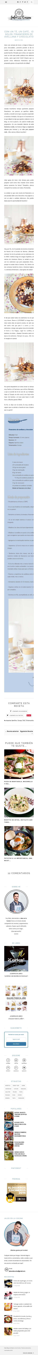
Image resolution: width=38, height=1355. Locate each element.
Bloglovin (24, 1071)
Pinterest (8, 1071)
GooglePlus (16, 1071)
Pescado (7, 1095)
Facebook (8, 1063)
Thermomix (21, 1098)
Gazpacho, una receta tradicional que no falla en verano (20, 1114)
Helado (15, 1092)
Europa (20, 720)
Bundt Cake (16, 1085)
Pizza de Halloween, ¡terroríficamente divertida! (19, 1144)
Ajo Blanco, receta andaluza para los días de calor (20, 1124)
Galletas (7, 1092)
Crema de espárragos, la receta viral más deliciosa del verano (22, 1282)
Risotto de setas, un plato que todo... (18, 821)
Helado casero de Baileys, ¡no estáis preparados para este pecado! (22, 1331)
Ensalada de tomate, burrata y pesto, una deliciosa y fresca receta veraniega (22, 1318)
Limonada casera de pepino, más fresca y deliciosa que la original (20, 1154)
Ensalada (23, 1088)
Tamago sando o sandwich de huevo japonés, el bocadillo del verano (22, 1306)
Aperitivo (14, 720)
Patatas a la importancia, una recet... (18, 859)
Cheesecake (8, 1088)
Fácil (24, 720)
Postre (20, 1095)
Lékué (27, 63)
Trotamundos (30, 720)
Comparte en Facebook (19, 711)
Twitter (16, 1063)
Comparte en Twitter (16, 715)
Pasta (20, 1092)
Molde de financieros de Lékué (21, 488)
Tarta (13, 1098)
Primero (7, 1098)
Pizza (13, 1095)
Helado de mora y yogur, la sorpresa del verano (21, 1294)
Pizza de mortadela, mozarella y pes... (18, 783)
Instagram (24, 1063)
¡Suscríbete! (16, 1044)
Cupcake (16, 1088)
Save (29, 715)
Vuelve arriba (28, 1353)
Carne (23, 1085)
